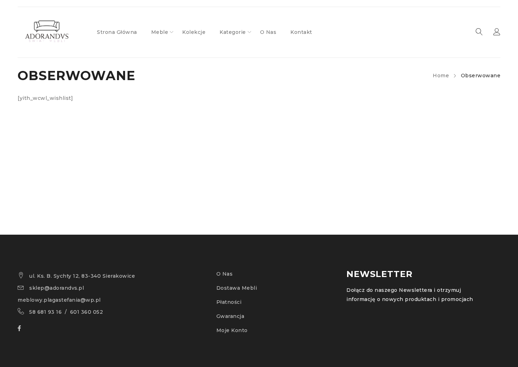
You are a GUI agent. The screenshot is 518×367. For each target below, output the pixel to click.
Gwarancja (230, 316)
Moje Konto (232, 330)
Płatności (229, 302)
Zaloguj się (496, 32)
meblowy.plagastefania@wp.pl (59, 300)
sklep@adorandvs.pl (56, 288)
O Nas (224, 274)
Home (441, 75)
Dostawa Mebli (236, 288)
